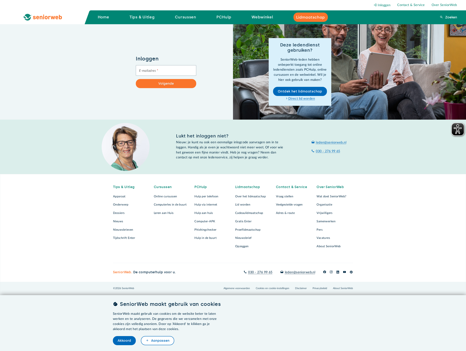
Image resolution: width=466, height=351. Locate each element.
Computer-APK (204, 221)
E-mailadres (148, 70)
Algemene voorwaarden (237, 288)
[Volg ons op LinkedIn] (337, 272)
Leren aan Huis (164, 213)
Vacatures (323, 237)
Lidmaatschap (247, 187)
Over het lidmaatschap (250, 196)
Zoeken (450, 17)
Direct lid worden (301, 98)
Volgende (166, 84)
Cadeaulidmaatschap (249, 213)
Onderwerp (121, 204)
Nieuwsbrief (243, 237)
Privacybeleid (320, 288)
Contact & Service (411, 5)
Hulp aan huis (203, 213)
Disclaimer (301, 288)
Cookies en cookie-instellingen (272, 288)
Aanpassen (159, 341)
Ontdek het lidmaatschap (300, 91)
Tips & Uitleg (124, 187)
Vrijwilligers (325, 213)
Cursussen (163, 187)
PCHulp (200, 187)
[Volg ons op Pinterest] (351, 272)
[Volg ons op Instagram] (331, 272)
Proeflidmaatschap (247, 229)
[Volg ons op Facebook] (324, 272)
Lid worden (242, 204)
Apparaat (119, 196)
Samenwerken (326, 221)
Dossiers (119, 213)
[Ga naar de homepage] (45, 17)
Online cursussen (165, 196)
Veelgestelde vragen (289, 204)
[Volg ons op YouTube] (344, 272)
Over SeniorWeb (444, 5)
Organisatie (324, 204)
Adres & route (285, 213)
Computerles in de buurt (170, 204)
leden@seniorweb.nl (331, 142)
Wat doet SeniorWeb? (331, 196)
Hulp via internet (205, 204)
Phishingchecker (205, 229)
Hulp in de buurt (205, 237)
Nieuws (118, 221)
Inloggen (384, 5)
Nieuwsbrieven (123, 229)
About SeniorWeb (329, 246)
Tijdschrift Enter (124, 237)
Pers (320, 229)
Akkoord (124, 341)
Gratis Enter (243, 221)
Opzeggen (241, 246)
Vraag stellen (284, 196)
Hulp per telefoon (206, 196)
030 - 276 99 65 (328, 151)
